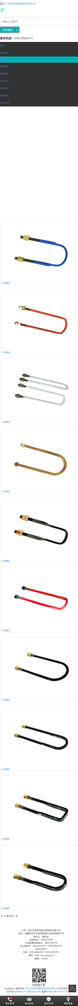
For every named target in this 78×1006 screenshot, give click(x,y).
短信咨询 (29, 1003)
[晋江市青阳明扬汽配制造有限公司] (39, 3)
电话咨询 (9, 1003)
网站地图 (31, 991)
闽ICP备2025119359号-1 (60, 991)
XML (38, 991)
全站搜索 (7, 30)
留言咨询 (48, 1003)
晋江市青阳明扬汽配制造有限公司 (42, 988)
